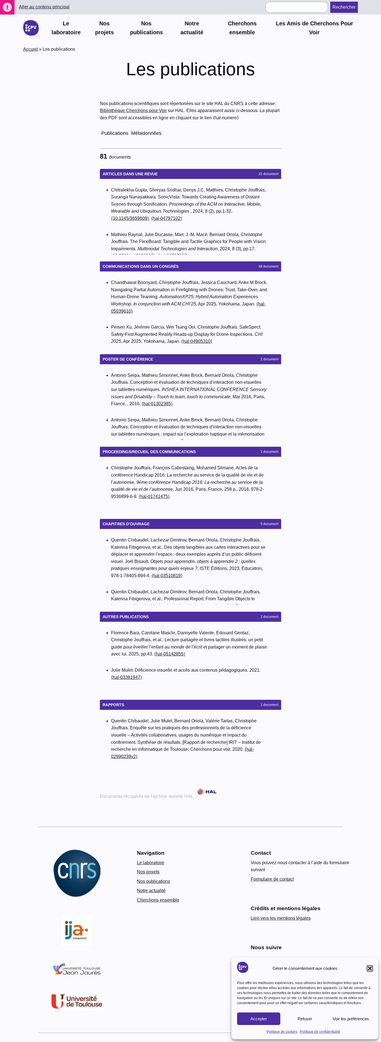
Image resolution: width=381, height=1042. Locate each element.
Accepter (258, 1018)
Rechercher (344, 7)
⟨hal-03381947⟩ (126, 677)
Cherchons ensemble (158, 900)
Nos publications (153, 881)
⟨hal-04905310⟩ (196, 341)
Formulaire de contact (272, 879)
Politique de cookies (282, 1032)
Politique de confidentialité (320, 1032)
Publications (114, 133)
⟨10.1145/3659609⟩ (130, 218)
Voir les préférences (351, 1018)
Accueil (30, 49)
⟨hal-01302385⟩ (157, 403)
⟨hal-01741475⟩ (154, 496)
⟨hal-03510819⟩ (166, 575)
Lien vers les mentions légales (281, 918)
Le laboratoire (150, 862)
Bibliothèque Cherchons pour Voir (133, 110)
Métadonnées (146, 133)
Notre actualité (151, 890)
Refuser (305, 1018)
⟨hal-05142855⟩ (169, 654)
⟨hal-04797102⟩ (166, 218)
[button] (7, 7)
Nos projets (148, 871)
